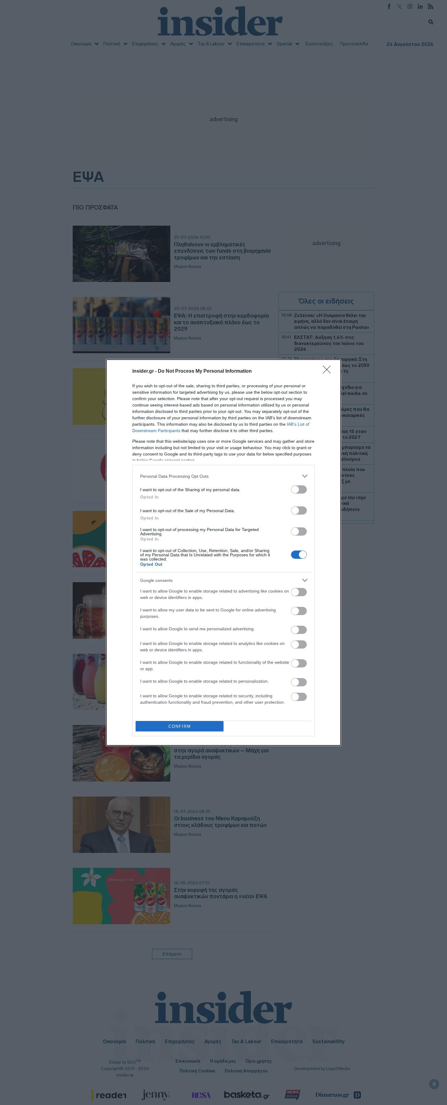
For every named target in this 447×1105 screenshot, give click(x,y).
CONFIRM (179, 726)
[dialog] (223, 552)
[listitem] (223, 476)
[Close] (328, 371)
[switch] (299, 489)
